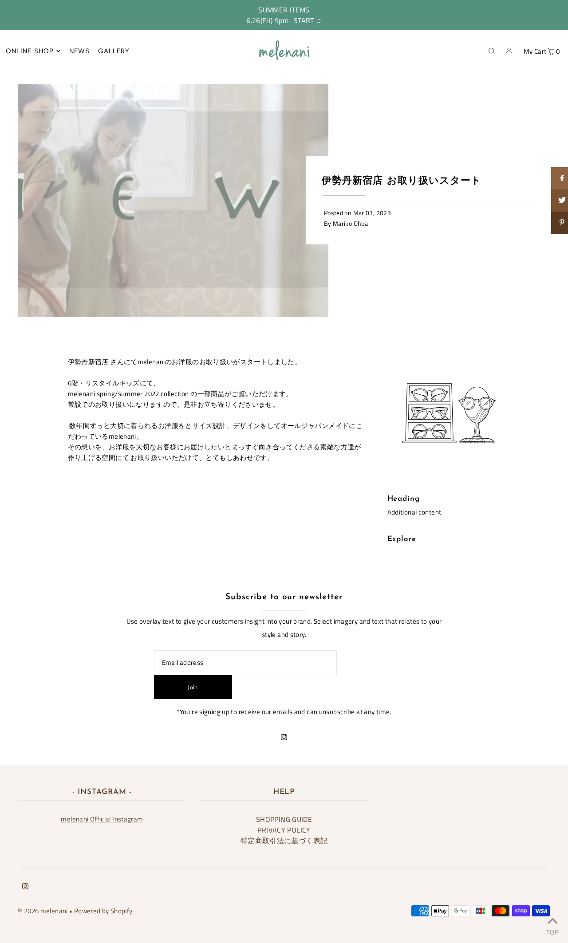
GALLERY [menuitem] (114, 51)
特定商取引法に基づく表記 (284, 840)
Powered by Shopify (103, 911)
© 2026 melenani (43, 911)
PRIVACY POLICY (283, 830)
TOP (552, 930)
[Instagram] (284, 738)
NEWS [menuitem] (79, 51)
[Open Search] (491, 50)
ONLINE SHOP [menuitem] (30, 51)
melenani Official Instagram (102, 819)
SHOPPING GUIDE (284, 819)
